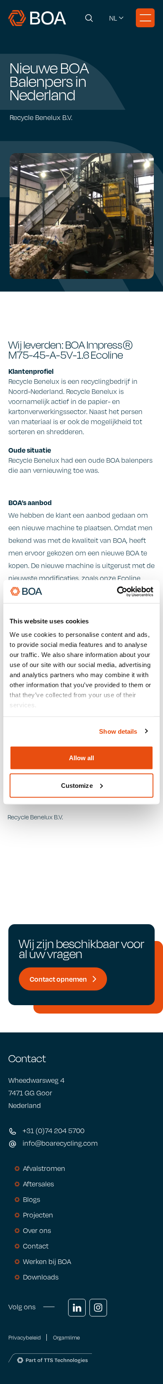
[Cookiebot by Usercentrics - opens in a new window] (117, 591)
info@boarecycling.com (60, 1143)
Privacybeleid (24, 1337)
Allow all (81, 757)
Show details (118, 731)
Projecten (38, 1215)
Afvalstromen (44, 1168)
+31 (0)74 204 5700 (53, 1130)
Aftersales (38, 1184)
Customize (77, 785)
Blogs (31, 1199)
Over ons (37, 1230)
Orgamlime (66, 1337)
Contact (35, 1246)
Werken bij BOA (47, 1261)
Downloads (41, 1277)
